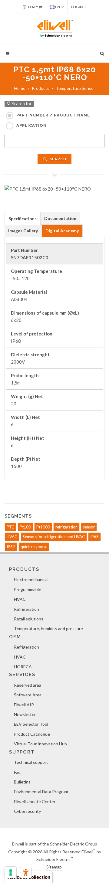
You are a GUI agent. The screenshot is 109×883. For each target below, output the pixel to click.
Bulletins (22, 781)
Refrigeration (26, 609)
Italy (33, 7)
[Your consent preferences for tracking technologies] (10, 872)
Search (57, 159)
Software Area (27, 694)
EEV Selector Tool (31, 724)
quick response (34, 546)
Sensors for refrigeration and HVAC (54, 536)
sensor (89, 527)
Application (31, 125)
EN (57, 7)
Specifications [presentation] (22, 218)
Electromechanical (31, 579)
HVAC (12, 536)
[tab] (23, 218)
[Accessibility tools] (25, 872)
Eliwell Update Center (34, 801)
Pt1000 (43, 527)
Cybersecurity (27, 811)
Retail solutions (28, 618)
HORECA (23, 666)
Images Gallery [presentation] (23, 230)
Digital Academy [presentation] (62, 230)
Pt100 (25, 527)
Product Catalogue (32, 734)
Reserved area (27, 685)
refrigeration (66, 527)
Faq (17, 772)
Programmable (27, 589)
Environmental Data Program (41, 791)
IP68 (94, 536)
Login (77, 7)
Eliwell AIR (24, 704)
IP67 (11, 546)
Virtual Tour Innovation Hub (40, 743)
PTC (10, 527)
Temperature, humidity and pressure (48, 628)
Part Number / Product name (53, 115)
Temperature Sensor (75, 88)
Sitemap (54, 866)
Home (19, 88)
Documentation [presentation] (60, 218)
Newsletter (25, 714)
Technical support (31, 762)
